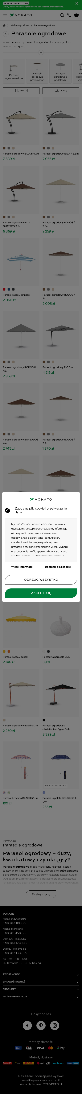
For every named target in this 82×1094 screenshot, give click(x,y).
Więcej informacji (21, 566)
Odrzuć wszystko (41, 579)
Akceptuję (41, 593)
